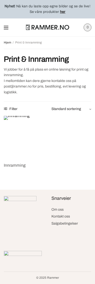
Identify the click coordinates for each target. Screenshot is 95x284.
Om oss (57, 209)
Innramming (15, 165)
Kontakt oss (60, 216)
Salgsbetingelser (64, 223)
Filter (13, 109)
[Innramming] (25, 137)
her (63, 12)
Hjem (7, 42)
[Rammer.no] (47, 27)
